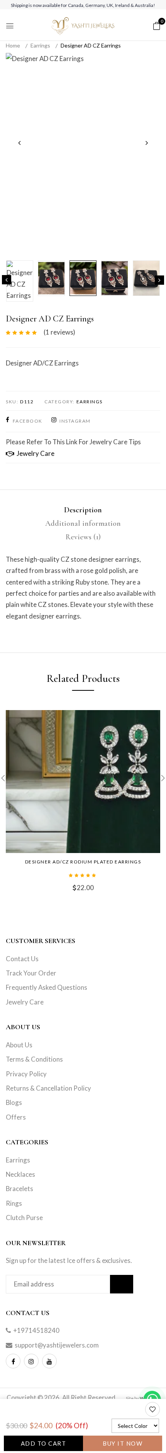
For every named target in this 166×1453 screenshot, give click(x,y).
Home (13, 45)
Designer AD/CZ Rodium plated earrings (83, 862)
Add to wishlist (153, 1411)
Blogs (14, 1102)
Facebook (27, 421)
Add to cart (43, 1443)
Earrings (40, 45)
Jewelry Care (34, 453)
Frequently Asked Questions (46, 987)
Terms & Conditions (34, 1059)
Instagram (75, 421)
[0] (157, 25)
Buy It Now (122, 1443)
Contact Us (22, 959)
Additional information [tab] (83, 523)
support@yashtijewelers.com (57, 1345)
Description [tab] (83, 510)
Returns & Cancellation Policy (48, 1088)
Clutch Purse (24, 1217)
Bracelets (19, 1188)
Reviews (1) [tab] (83, 537)
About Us (19, 1045)
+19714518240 (36, 1330)
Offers (16, 1117)
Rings (14, 1203)
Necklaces (20, 1174)
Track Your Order (31, 973)
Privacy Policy (26, 1074)
